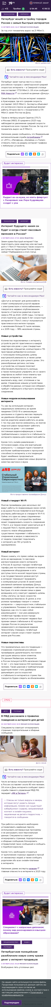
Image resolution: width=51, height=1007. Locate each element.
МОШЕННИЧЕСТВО (11, 942)
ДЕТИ (6, 711)
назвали (33, 869)
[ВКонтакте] (30, 154)
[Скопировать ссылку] (42, 154)
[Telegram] (26, 154)
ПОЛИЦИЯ (18, 711)
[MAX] (22, 154)
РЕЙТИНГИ (24, 14)
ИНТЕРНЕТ (24, 221)
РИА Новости (7, 93)
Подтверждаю (11, 1002)
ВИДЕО (27, 942)
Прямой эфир (41, 3)
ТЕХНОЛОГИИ (9, 14)
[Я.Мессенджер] (38, 154)
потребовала (33, 137)
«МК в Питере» (18, 793)
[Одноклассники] (34, 154)
